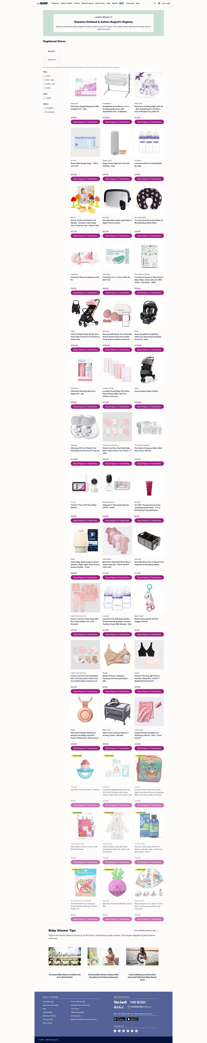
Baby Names (100, 3)
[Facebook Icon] (115, 1031)
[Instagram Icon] (123, 1031)
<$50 (48, 76)
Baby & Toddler (66, 3)
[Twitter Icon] (136, 1031)
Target (48, 98)
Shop (108, 3)
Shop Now (52, 60)
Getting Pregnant (87, 3)
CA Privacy (75, 1009)
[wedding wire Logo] (139, 1006)
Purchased (50, 112)
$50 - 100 (50, 80)
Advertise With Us (49, 1016)
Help (44, 1009)
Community (130, 3)
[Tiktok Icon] (119, 1031)
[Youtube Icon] (132, 1031)
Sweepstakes (47, 1012)
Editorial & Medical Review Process (84, 1019)
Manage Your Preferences (80, 1005)
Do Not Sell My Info (78, 1002)
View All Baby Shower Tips (145, 930)
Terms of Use (47, 1023)
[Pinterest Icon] (128, 1031)
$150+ (48, 88)
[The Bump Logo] (42, 3)
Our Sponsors (76, 1016)
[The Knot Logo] (120, 1002)
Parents (77, 3)
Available (49, 108)
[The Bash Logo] (138, 1002)
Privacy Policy (48, 1019)
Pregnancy (55, 3)
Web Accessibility (77, 1012)
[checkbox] (44, 76)
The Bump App (48, 1002)
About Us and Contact (51, 1005)
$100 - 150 (50, 84)
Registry (115, 3)
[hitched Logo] (119, 1006)
